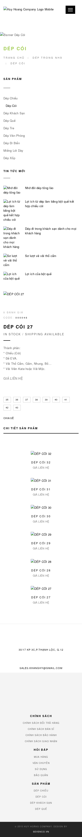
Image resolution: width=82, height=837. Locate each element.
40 (56, 399)
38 (36, 399)
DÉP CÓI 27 (41, 597)
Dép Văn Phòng (14, 135)
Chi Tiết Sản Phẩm (20, 428)
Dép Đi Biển (11, 143)
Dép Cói (11, 105)
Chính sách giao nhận (41, 741)
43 (16, 407)
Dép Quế (9, 120)
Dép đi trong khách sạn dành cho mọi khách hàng (50, 230)
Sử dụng (41, 769)
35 (7, 399)
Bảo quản (41, 775)
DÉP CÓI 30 (41, 516)
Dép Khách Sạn (14, 113)
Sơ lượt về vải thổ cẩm (40, 256)
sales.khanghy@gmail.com (41, 668)
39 (46, 399)
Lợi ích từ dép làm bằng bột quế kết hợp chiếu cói (49, 203)
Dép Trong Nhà (47, 57)
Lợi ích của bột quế (38, 274)
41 (65, 399)
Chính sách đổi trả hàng (41, 722)
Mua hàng (41, 756)
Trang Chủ (14, 57)
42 (7, 407)
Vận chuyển (41, 763)
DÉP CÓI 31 (41, 489)
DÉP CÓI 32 (41, 462)
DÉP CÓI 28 (41, 570)
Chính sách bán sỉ (41, 729)
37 (26, 399)
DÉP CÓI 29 (41, 543)
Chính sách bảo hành (41, 735)
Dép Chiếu (10, 98)
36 (16, 399)
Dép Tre (8, 128)
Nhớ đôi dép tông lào (39, 188)
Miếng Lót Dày (13, 150)
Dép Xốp (9, 158)
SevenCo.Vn (41, 831)
